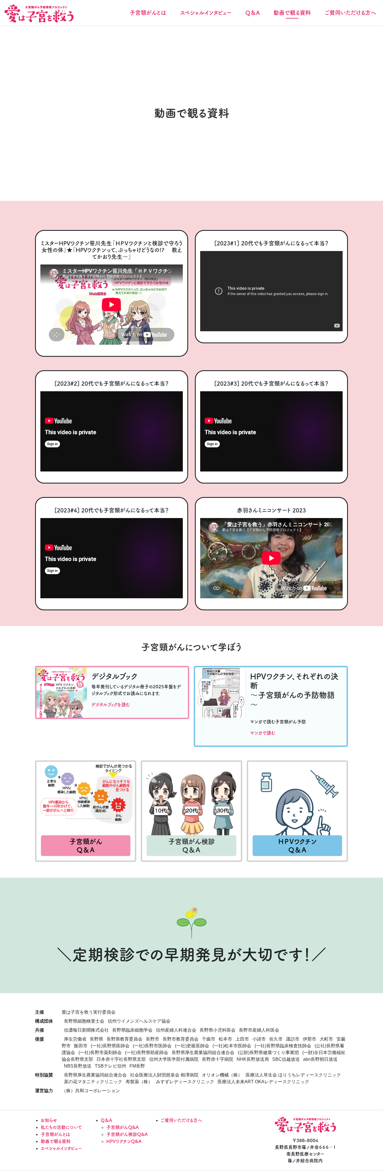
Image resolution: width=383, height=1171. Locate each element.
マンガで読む (262, 733)
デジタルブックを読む (110, 704)
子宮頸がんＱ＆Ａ (85, 845)
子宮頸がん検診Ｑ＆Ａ (191, 845)
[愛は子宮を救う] (38, 13)
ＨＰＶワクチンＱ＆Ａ (297, 845)
